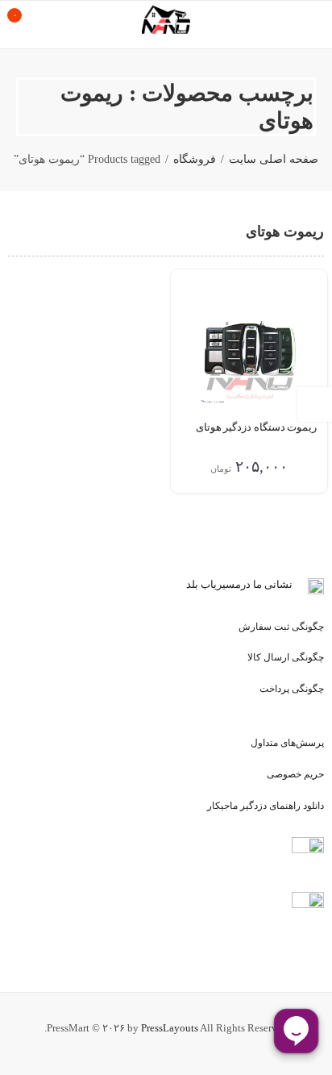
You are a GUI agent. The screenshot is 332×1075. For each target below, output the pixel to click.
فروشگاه (194, 159)
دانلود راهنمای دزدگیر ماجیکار (265, 805)
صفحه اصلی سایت (273, 159)
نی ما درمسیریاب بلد (231, 584)
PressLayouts (169, 1028)
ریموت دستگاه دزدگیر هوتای (256, 427)
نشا (284, 584)
